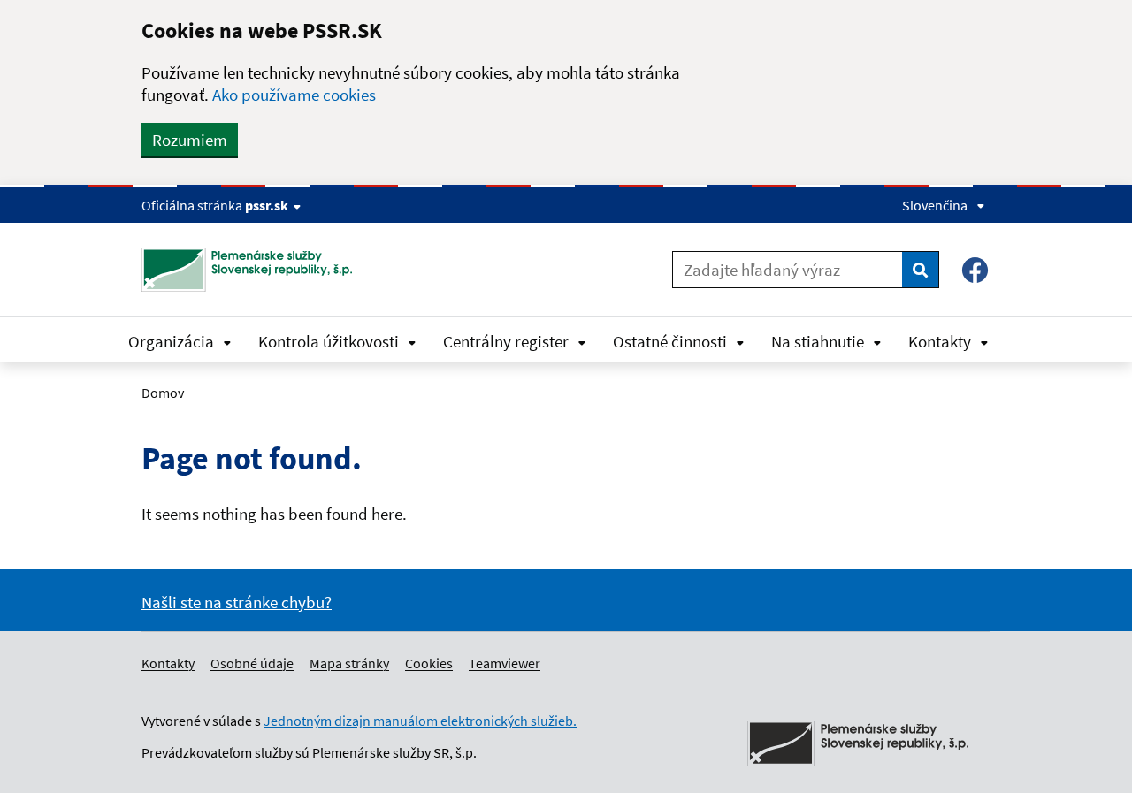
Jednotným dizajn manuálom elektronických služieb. (420, 720)
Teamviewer (504, 663)
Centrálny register (506, 341)
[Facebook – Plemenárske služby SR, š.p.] (975, 270)
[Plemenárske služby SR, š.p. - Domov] (253, 270)
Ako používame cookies (294, 94)
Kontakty (939, 341)
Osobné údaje (252, 663)
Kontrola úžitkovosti (328, 341)
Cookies (429, 663)
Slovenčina (935, 205)
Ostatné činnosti (670, 341)
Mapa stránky (349, 663)
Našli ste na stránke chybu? (237, 602)
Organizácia (171, 341)
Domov (163, 392)
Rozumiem (189, 139)
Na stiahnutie (817, 341)
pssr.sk (266, 205)
